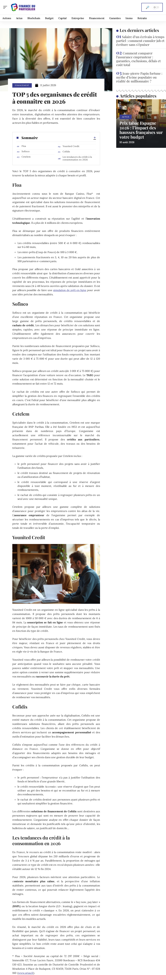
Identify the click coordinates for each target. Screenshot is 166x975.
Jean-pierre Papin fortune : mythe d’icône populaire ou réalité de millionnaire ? (139, 77)
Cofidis (66, 151)
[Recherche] (147, 7)
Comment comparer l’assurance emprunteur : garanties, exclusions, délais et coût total (138, 59)
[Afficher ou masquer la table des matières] (67, 138)
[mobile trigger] (6, 7)
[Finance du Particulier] (23, 7)
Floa (24, 146)
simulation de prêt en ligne (69, 290)
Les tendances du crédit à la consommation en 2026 (77, 158)
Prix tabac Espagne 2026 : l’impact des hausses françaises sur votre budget (141, 130)
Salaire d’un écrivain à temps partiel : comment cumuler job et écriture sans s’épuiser (140, 40)
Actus (125, 117)
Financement (22, 85)
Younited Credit (71, 146)
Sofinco (26, 151)
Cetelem (26, 156)
